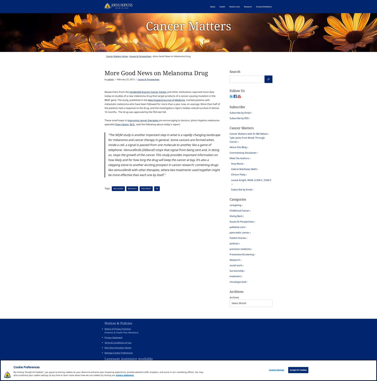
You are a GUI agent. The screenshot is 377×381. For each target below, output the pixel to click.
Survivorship (237, 270)
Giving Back (236, 216)
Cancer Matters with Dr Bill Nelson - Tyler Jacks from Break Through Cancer (249, 137)
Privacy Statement (113, 337)
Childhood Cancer (239, 210)
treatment (146, 188)
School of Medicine (264, 6)
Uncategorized (238, 281)
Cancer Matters (188, 26)
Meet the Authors (239, 158)
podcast (234, 243)
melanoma (118, 188)
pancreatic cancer (239, 232)
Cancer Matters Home (117, 56)
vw (157, 188)
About (212, 6)
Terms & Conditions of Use (118, 342)
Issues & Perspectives (140, 56)
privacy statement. (125, 375)
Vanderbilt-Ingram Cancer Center (148, 92)
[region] (188, 370)
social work (236, 265)
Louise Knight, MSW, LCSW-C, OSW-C (251, 180)
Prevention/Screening (242, 254)
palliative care (237, 227)
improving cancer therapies (143, 120)
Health (222, 6)
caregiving (235, 205)
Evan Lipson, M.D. (125, 124)
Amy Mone (237, 163)
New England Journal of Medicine (166, 100)
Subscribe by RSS (239, 118)
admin (111, 79)
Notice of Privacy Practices (118, 328)
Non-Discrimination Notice (118, 347)
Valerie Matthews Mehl (244, 169)
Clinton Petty (238, 174)
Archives (234, 297)
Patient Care (234, 6)
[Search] (268, 79)
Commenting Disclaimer (243, 152)
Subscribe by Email (240, 112)
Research (248, 6)
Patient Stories (238, 238)
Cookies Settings (276, 370)
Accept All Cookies (298, 370)
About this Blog (238, 147)
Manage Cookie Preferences (119, 352)
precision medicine (240, 249)
